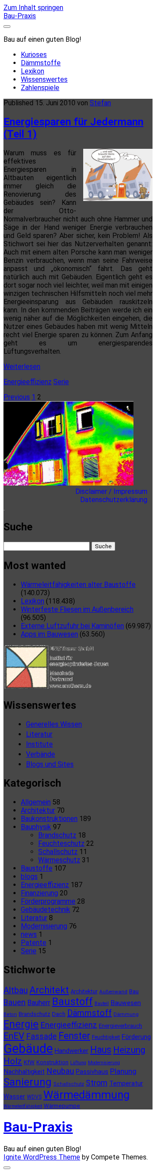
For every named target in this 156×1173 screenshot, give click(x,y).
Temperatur (126, 1083)
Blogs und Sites (50, 764)
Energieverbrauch (120, 1025)
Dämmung (126, 1014)
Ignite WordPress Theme (41, 1157)
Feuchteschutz (61, 843)
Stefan (100, 103)
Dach (58, 1014)
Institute (39, 744)
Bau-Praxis (19, 16)
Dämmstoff (89, 1013)
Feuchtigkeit (106, 1037)
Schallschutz (58, 852)
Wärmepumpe (62, 1106)
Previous (16, 397)
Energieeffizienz (27, 382)
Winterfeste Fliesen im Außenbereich (77, 609)
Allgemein (36, 802)
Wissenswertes (44, 79)
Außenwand (113, 992)
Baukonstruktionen (49, 818)
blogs (29, 876)
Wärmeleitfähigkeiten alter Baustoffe (78, 584)
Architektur (38, 810)
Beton (10, 1014)
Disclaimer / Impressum (114, 491)
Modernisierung (44, 926)
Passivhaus (92, 1071)
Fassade (41, 1036)
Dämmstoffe (41, 63)
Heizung (129, 1050)
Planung (123, 1071)
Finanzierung (39, 893)
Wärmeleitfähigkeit (22, 1106)
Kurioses (34, 54)
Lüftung (78, 1063)
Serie (61, 382)
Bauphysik (36, 827)
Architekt (49, 990)
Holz (12, 1061)
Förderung (136, 1037)
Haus (100, 1049)
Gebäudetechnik (45, 909)
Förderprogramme (48, 901)
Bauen (14, 1002)
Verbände (40, 754)
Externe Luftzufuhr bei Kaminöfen (72, 626)
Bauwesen (125, 1003)
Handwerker (71, 1051)
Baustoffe (36, 868)
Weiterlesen (21, 366)
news (29, 934)
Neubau (60, 1071)
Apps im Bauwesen (49, 634)
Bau (134, 991)
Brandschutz (57, 835)
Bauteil (101, 1003)
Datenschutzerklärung (116, 500)
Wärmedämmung (86, 1094)
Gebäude (28, 1048)
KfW (29, 1062)
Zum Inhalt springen (33, 7)
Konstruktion (52, 1062)
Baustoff (72, 1001)
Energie (21, 1024)
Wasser (14, 1096)
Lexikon (32, 71)
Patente (33, 942)
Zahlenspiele (40, 88)
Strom (96, 1082)
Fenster (74, 1035)
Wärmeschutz (59, 860)
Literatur (39, 734)
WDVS (34, 1097)
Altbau (15, 990)
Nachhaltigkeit (24, 1072)
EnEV (13, 1036)
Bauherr (38, 1003)
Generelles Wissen (54, 724)
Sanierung (27, 1082)
